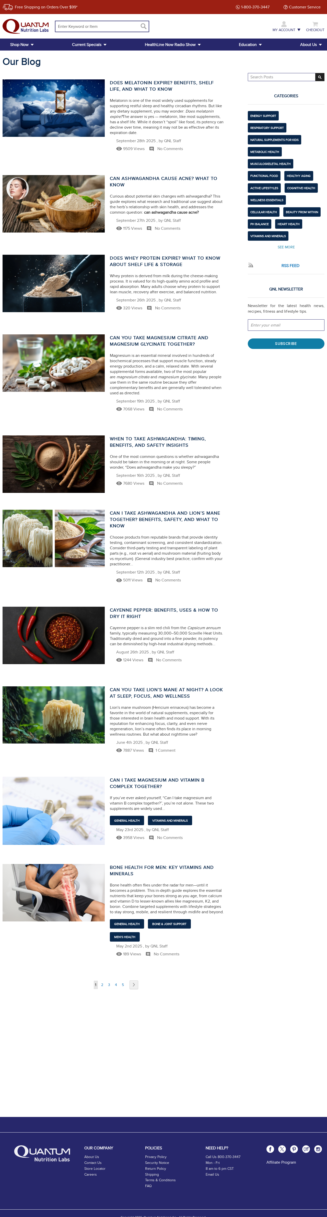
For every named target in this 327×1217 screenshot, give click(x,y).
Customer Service (305, 7)
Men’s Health (124, 937)
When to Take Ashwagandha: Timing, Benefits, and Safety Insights (158, 441)
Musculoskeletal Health (270, 164)
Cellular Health (263, 212)
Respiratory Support (267, 128)
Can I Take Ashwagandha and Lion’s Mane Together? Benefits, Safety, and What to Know (165, 519)
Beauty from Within (302, 212)
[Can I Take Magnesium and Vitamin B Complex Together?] (54, 811)
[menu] (163, 45)
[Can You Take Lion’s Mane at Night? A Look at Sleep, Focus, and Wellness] (54, 715)
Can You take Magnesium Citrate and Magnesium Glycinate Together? (159, 340)
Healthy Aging (299, 176)
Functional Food (264, 176)
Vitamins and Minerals (170, 820)
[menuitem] (19, 45)
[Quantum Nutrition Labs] (26, 26)
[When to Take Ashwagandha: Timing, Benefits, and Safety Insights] (54, 464)
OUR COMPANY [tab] (98, 1148)
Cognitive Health (301, 188)
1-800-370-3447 (255, 7)
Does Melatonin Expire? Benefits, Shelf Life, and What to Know (162, 85)
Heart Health (289, 224)
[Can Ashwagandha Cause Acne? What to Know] (54, 204)
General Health (127, 820)
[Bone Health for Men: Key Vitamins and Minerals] (54, 892)
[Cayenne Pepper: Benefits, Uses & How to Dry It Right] (54, 635)
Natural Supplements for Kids (274, 140)
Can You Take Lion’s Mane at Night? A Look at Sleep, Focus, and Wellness (166, 692)
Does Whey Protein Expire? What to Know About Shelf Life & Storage (165, 261)
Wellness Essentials (266, 200)
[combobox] (102, 26)
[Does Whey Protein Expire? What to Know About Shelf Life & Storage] (54, 283)
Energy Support (263, 116)
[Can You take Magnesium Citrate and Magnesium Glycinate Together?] (54, 363)
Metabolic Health (264, 152)
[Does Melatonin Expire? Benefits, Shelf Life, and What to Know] (54, 108)
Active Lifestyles (264, 188)
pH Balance (259, 224)
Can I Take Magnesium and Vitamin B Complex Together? (157, 783)
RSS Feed (290, 266)
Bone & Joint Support (169, 924)
